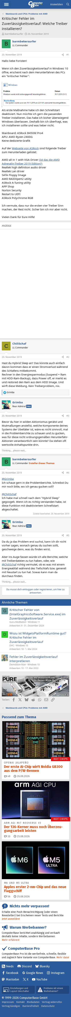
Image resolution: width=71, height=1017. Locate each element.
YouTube (41, 979)
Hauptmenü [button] (6, 4)
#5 (67, 535)
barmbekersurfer (14, 33)
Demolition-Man (17, 664)
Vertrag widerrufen (52, 1002)
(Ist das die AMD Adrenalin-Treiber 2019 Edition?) (31, 161)
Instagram (57, 973)
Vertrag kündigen (11, 1006)
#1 (67, 54)
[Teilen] (62, 55)
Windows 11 (34, 622)
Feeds (10, 966)
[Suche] (68, 4)
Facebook (12, 973)
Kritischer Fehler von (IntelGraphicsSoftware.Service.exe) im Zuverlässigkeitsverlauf (37, 614)
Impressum (8, 1002)
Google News (34, 973)
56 (8, 896)
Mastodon (12, 979)
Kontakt (20, 1002)
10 (8, 836)
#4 (67, 472)
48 (8, 776)
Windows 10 (22, 645)
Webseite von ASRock (25, 148)
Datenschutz (48, 1006)
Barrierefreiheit (30, 1006)
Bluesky (45, 966)
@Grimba (8, 479)
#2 (67, 357)
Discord (27, 966)
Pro (29, 406)
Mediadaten (33, 1002)
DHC (11, 645)
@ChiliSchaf (9, 494)
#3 (67, 415)
